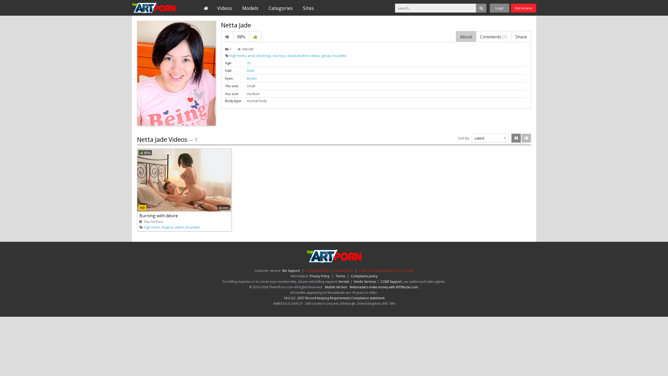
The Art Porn (156, 8)
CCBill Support (391, 281)
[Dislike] (227, 36)
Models (250, 8)
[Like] (255, 36)
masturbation (298, 55)
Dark (250, 70)
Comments (493, 37)
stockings (263, 55)
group (326, 55)
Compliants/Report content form (329, 270)
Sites (308, 8)
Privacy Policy (320, 276)
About (466, 37)
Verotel (343, 281)
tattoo (315, 55)
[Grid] (516, 138)
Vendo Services (365, 281)
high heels (238, 55)
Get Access (523, 8)
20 (248, 63)
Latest (479, 138)
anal (251, 55)
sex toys (279, 55)
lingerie (168, 227)
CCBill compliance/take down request (386, 270)
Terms (340, 276)
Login (500, 8)
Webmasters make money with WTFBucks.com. (384, 287)
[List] (526, 138)
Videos (224, 8)
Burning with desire (158, 216)
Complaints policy (364, 276)
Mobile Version (336, 287)
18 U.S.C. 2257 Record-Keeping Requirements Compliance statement (334, 298)
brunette (339, 55)
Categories (281, 8)
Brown (252, 78)
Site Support (291, 270)
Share (521, 37)
